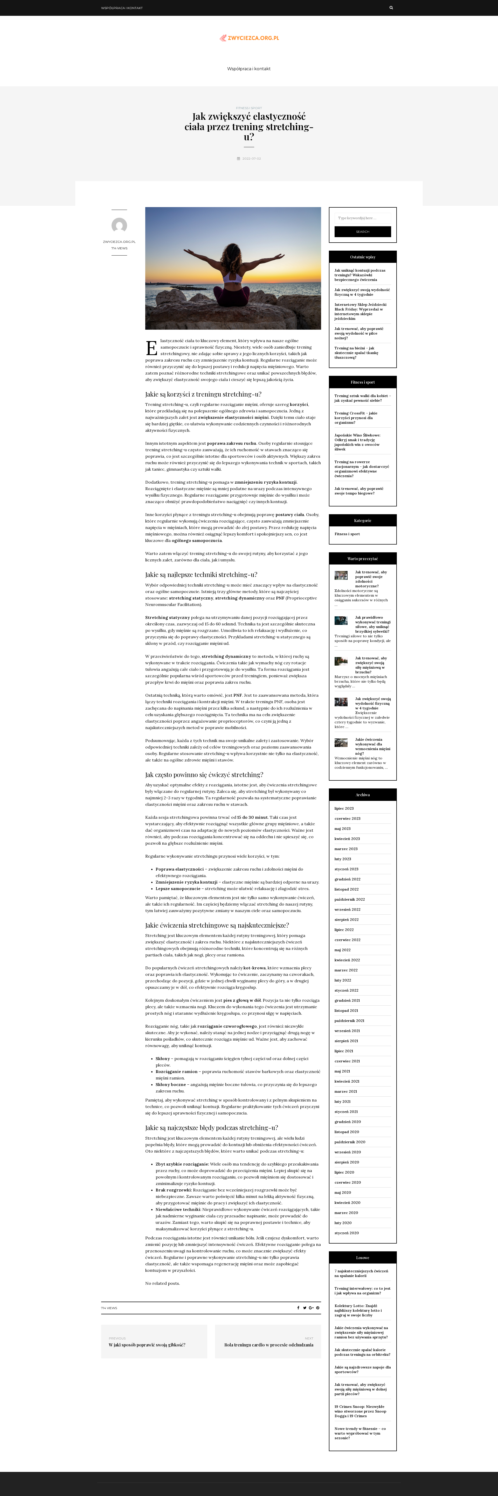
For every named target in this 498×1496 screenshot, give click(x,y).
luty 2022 (343, 980)
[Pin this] (318, 1307)
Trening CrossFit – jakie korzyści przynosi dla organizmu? (356, 418)
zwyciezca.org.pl (119, 242)
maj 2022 (343, 950)
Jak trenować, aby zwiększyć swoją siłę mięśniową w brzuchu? (371, 665)
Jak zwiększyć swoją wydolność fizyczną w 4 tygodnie (362, 292)
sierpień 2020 (347, 1162)
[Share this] (298, 1307)
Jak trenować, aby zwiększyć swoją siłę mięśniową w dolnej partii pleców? (361, 1389)
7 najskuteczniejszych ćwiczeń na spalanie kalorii (361, 1273)
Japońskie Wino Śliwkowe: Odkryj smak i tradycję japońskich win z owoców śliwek (358, 442)
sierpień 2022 (347, 919)
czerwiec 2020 (348, 1182)
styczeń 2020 (347, 1233)
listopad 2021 (346, 1010)
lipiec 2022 (344, 929)
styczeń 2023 (346, 869)
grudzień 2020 (348, 1121)
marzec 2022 (346, 970)
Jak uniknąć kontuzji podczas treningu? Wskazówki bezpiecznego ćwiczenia (360, 275)
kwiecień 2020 (348, 1202)
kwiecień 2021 (347, 1081)
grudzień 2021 (347, 1000)
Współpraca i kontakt (122, 8)
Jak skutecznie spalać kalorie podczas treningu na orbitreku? (362, 1352)
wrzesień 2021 (347, 1030)
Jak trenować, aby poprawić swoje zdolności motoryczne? (371, 579)
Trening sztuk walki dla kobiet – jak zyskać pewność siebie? (363, 398)
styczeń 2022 (346, 990)
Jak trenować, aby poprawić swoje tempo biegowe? (359, 491)
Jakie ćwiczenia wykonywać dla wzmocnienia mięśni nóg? (372, 746)
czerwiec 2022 (348, 939)
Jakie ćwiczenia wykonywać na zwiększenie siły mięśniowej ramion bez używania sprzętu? (361, 1332)
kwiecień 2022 (347, 960)
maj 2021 (342, 1071)
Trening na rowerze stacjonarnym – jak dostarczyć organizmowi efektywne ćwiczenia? (362, 469)
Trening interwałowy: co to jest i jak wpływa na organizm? (363, 1290)
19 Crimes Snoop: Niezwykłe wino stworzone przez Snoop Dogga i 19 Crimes (360, 1411)
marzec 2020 (346, 1212)
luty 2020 (343, 1222)
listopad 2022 (347, 889)
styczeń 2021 (346, 1111)
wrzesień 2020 (348, 1152)
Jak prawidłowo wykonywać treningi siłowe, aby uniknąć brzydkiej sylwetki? (373, 624)
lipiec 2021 (344, 1051)
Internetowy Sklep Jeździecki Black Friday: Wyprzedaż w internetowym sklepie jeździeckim (360, 311)
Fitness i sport (249, 108)
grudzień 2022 (348, 879)
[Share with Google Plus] (311, 1307)
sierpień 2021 (346, 1041)
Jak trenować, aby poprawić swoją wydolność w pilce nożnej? (359, 333)
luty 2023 (343, 859)
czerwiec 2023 (348, 818)
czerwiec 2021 (347, 1061)
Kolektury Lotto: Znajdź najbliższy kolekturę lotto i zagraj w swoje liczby (358, 1310)
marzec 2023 (346, 848)
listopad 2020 (347, 1132)
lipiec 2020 (344, 1172)
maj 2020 (343, 1192)
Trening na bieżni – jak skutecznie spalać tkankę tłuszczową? (356, 353)
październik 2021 (349, 1020)
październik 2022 (350, 899)
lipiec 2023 (344, 808)
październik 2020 (350, 1142)
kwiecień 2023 (347, 838)
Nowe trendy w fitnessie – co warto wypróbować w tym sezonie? (360, 1433)
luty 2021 (342, 1101)
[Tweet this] (305, 1307)
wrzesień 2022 (348, 909)
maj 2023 (343, 828)
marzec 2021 (346, 1091)
